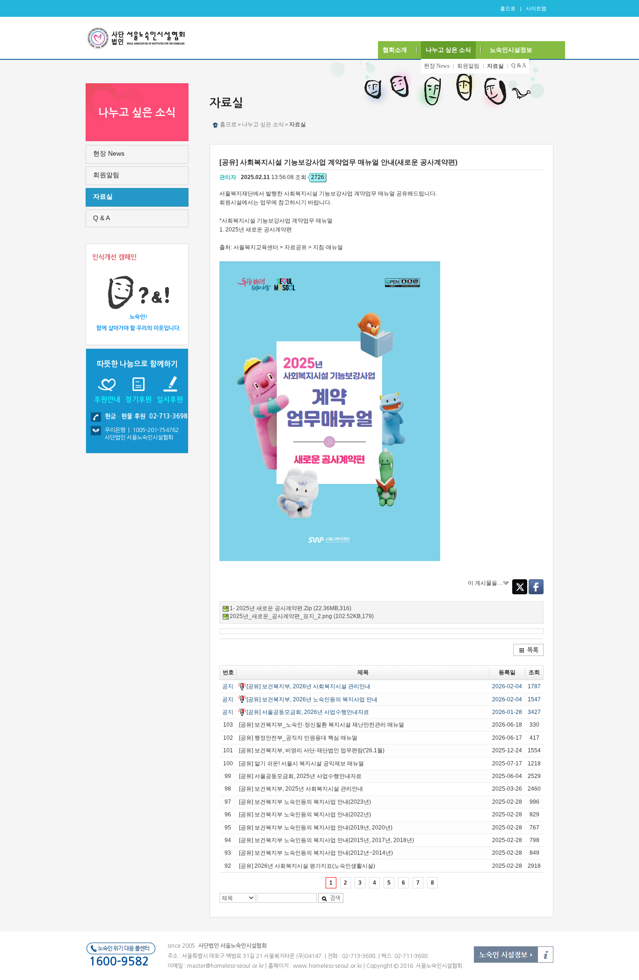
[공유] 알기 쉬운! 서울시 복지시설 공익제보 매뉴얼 (301, 763)
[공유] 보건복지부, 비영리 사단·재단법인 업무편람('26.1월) (312, 750)
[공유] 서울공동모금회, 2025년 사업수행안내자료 (300, 776)
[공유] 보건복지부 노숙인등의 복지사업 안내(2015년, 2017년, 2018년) (326, 840)
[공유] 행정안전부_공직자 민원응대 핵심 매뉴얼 (298, 738)
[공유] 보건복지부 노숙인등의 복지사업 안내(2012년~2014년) (316, 853)
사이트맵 (536, 8)
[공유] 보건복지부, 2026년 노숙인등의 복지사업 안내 (312, 699)
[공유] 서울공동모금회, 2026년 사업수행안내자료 (308, 712)
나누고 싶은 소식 (448, 49)
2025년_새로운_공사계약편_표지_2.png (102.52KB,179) (302, 616)
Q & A (518, 65)
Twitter (519, 586)
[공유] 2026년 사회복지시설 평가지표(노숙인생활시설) (307, 866)
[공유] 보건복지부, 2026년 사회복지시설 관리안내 (308, 686)
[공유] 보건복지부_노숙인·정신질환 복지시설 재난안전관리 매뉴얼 (321, 724)
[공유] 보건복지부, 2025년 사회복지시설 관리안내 (301, 788)
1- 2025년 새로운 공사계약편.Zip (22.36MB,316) (290, 608)
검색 (335, 898)
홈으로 (508, 8)
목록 (532, 650)
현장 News (437, 66)
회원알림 (468, 66)
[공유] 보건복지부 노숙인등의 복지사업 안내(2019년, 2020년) (315, 827)
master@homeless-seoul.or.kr (225, 966)
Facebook (536, 586)
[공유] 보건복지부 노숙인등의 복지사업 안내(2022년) (305, 814)
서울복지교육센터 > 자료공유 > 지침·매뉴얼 (288, 247)
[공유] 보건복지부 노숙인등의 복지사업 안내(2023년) (305, 802)
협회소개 (395, 49)
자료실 (495, 66)
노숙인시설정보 (511, 49)
